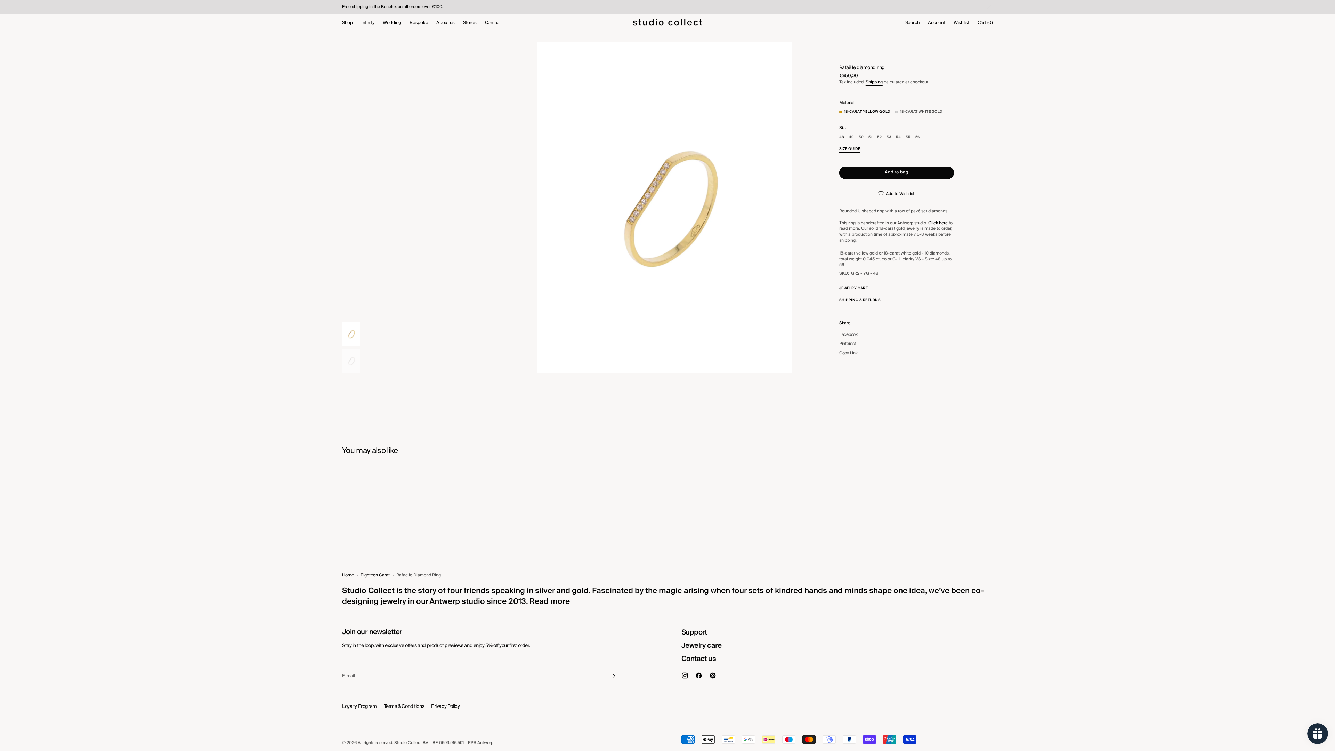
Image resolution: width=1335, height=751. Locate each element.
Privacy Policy (445, 706)
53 (889, 137)
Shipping (874, 82)
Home (348, 576)
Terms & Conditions (404, 706)
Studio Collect (408, 743)
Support (694, 632)
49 (851, 137)
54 (898, 137)
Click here (938, 223)
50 (861, 137)
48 (841, 137)
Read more (549, 601)
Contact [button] (493, 22)
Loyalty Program (359, 706)
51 (870, 137)
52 (879, 137)
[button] (912, 22)
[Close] (989, 7)
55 (908, 137)
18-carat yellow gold (867, 112)
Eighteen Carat (375, 576)
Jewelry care (701, 646)
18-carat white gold (921, 112)
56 (917, 137)
